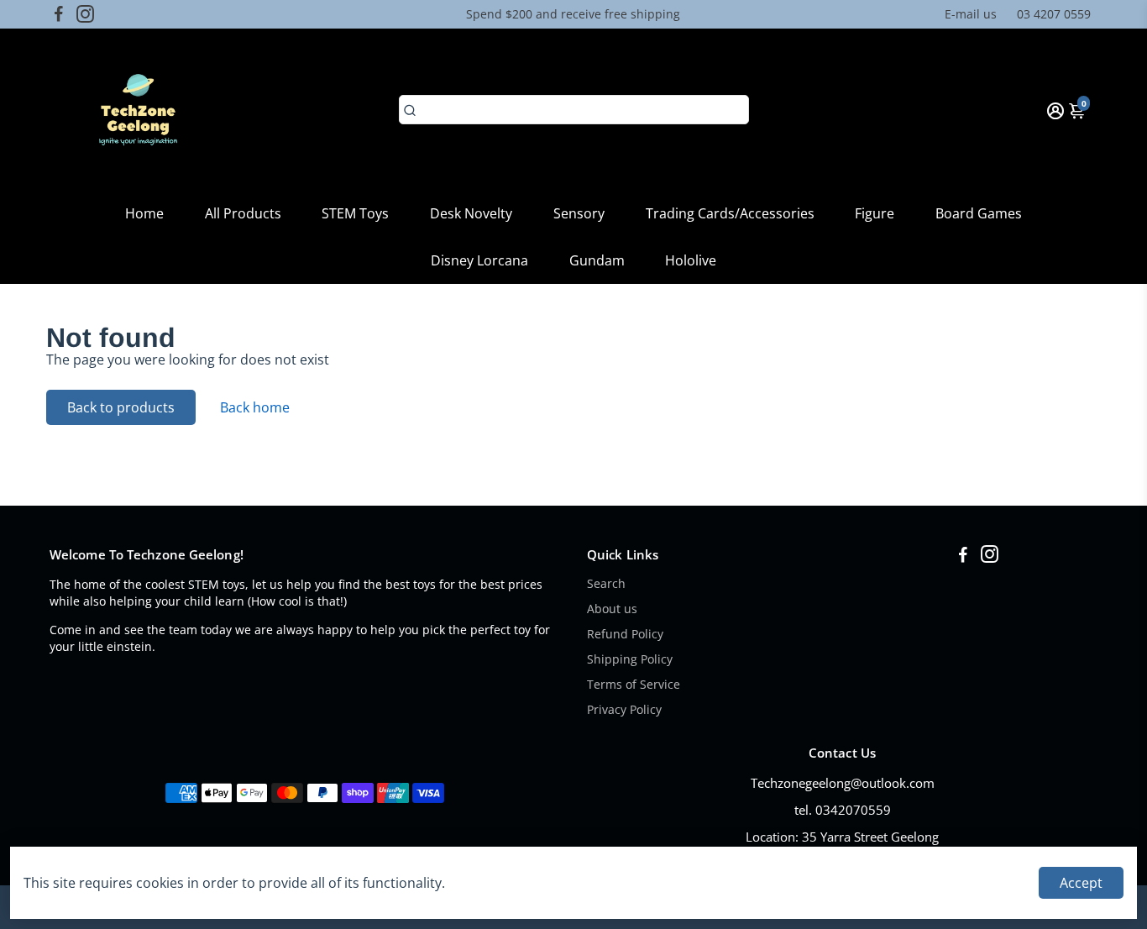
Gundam (597, 260)
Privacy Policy (624, 709)
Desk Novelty (471, 213)
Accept (1081, 883)
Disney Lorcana (479, 260)
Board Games (978, 213)
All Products (243, 213)
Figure (874, 213)
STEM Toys (355, 213)
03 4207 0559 (1054, 14)
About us (612, 609)
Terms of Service (633, 684)
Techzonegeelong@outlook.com (843, 782)
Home (144, 213)
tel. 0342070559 (842, 809)
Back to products (121, 407)
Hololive (690, 260)
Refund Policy (625, 634)
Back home (255, 407)
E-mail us (971, 14)
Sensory (579, 213)
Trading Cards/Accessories (730, 213)
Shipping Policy (630, 659)
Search (606, 583)
